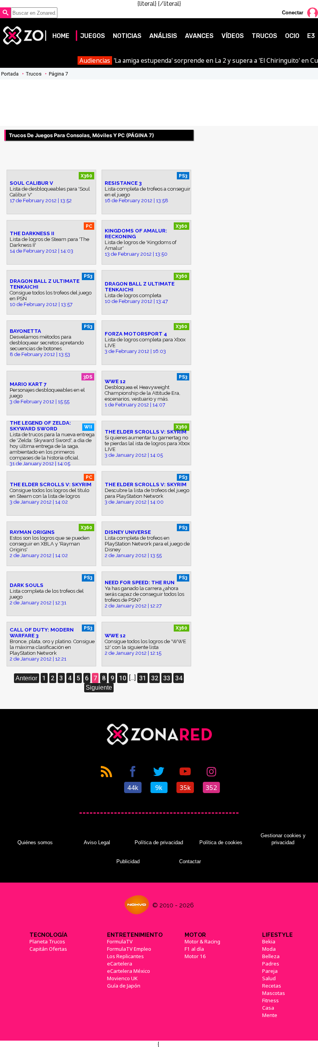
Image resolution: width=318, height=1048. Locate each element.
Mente (269, 1015)
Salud (269, 978)
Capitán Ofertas (48, 948)
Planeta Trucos (47, 941)
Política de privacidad (159, 842)
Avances (199, 36)
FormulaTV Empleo (129, 948)
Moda (269, 948)
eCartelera (119, 963)
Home (60, 36)
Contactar (190, 861)
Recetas (271, 985)
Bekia (268, 941)
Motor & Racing (202, 941)
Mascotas (273, 992)
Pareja (270, 970)
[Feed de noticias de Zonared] (106, 778)
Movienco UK (122, 978)
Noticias (127, 36)
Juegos (92, 36)
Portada (10, 74)
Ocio (292, 36)
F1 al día (194, 948)
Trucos (264, 36)
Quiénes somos (35, 842)
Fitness (270, 1000)
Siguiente (99, 687)
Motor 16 (195, 956)
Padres (270, 963)
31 (142, 678)
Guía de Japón (123, 985)
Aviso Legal (97, 842)
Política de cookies (220, 842)
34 (178, 678)
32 (154, 678)
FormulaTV (120, 941)
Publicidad (128, 861)
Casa (268, 1007)
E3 (311, 36)
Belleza (271, 956)
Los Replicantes (125, 956)
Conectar (292, 12)
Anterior (26, 678)
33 (166, 678)
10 (122, 678)
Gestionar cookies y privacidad (283, 839)
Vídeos (232, 36)
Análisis (163, 36)
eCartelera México (128, 970)
